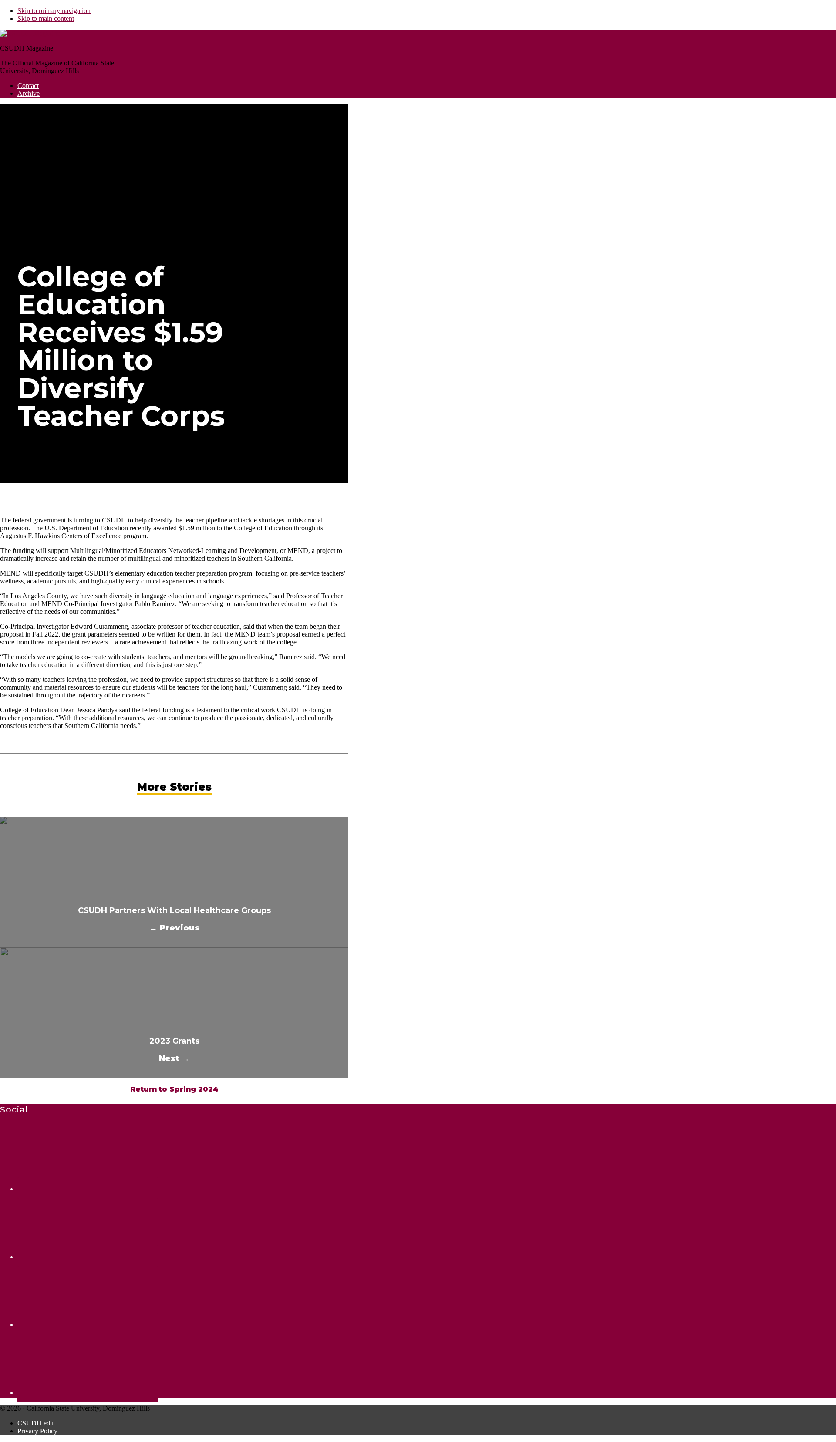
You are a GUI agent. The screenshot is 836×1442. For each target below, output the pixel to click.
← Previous (174, 928)
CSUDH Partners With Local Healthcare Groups (174, 910)
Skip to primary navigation (54, 10)
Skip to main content (45, 18)
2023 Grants (174, 1041)
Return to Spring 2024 (174, 1089)
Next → (174, 1058)
